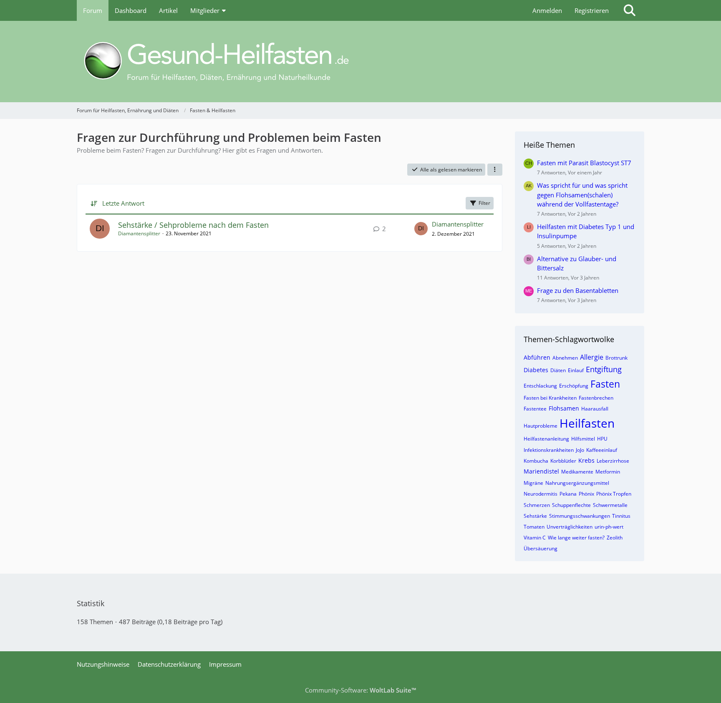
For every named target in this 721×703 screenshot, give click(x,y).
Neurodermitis (540, 493)
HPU (602, 438)
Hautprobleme (540, 425)
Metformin (607, 471)
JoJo (580, 450)
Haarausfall (594, 408)
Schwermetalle (610, 505)
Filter (484, 203)
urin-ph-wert (609, 526)
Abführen (537, 357)
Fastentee (535, 408)
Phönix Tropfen (613, 493)
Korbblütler (563, 460)
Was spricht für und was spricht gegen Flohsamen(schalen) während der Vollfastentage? (582, 194)
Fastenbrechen (596, 397)
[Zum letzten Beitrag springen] (421, 228)
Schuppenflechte (571, 505)
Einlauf (576, 370)
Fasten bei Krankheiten (550, 397)
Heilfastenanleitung (546, 438)
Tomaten (534, 526)
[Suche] (629, 10)
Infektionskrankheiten (549, 450)
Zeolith (615, 537)
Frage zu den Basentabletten (577, 290)
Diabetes (536, 370)
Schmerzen (537, 505)
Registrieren (592, 10)
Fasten (605, 384)
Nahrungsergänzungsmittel (577, 482)
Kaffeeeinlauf (601, 450)
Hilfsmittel (583, 438)
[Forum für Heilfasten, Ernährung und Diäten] (360, 61)
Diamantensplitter (139, 233)
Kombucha (536, 460)
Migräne (533, 482)
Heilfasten (587, 423)
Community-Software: (360, 690)
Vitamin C (535, 537)
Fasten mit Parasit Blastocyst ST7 (584, 163)
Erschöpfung (573, 385)
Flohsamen (564, 408)
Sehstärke (535, 515)
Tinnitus (621, 515)
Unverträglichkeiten (569, 526)
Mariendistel (541, 471)
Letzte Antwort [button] (123, 203)
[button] (494, 170)
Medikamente (577, 471)
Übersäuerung (540, 548)
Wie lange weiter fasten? (576, 537)
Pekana (568, 493)
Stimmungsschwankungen (579, 515)
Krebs (586, 460)
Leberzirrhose (613, 460)
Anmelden (547, 10)
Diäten (558, 370)
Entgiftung (604, 369)
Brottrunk (616, 357)
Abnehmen (565, 357)
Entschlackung (540, 385)
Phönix (586, 493)
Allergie (591, 357)
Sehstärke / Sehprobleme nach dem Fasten (193, 225)
